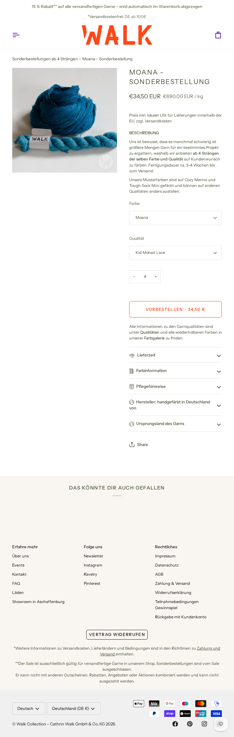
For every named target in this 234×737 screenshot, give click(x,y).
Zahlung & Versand (172, 583)
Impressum (165, 556)
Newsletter (93, 556)
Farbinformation (151, 370)
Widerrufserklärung (173, 592)
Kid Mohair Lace (150, 252)
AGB (159, 574)
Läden (18, 592)
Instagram (93, 565)
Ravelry (90, 574)
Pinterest (92, 583)
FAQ (16, 583)
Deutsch (25, 708)
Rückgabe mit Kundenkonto (180, 617)
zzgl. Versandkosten (154, 121)
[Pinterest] (190, 724)
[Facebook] (175, 724)
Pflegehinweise (151, 386)
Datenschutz (167, 565)
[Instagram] (204, 724)
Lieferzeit (145, 355)
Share (142, 444)
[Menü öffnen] (21, 35)
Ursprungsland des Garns (160, 423)
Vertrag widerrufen (117, 634)
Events (18, 565)
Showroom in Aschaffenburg (38, 601)
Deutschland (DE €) (70, 708)
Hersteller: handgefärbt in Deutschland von (169, 404)
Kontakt (19, 574)
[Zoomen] (23, 161)
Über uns (20, 556)
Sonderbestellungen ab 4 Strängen (45, 58)
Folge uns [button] (93, 546)
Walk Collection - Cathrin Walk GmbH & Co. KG (60, 723)
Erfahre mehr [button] (25, 546)
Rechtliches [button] (166, 546)
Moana (142, 217)
